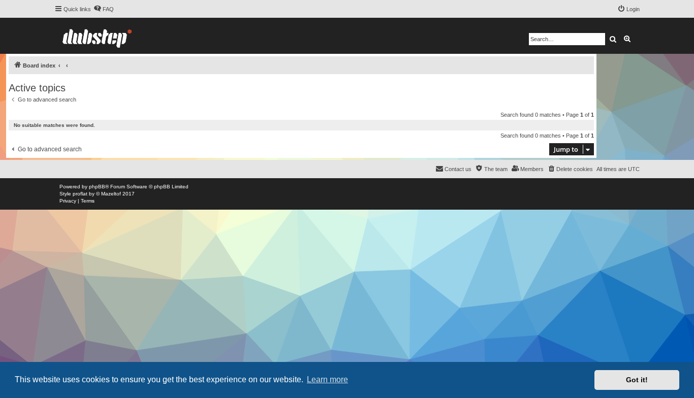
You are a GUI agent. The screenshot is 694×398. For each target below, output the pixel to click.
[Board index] (97, 35)
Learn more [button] (327, 379)
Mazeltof (111, 193)
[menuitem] (103, 9)
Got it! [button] (637, 380)
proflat (80, 193)
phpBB (97, 186)
